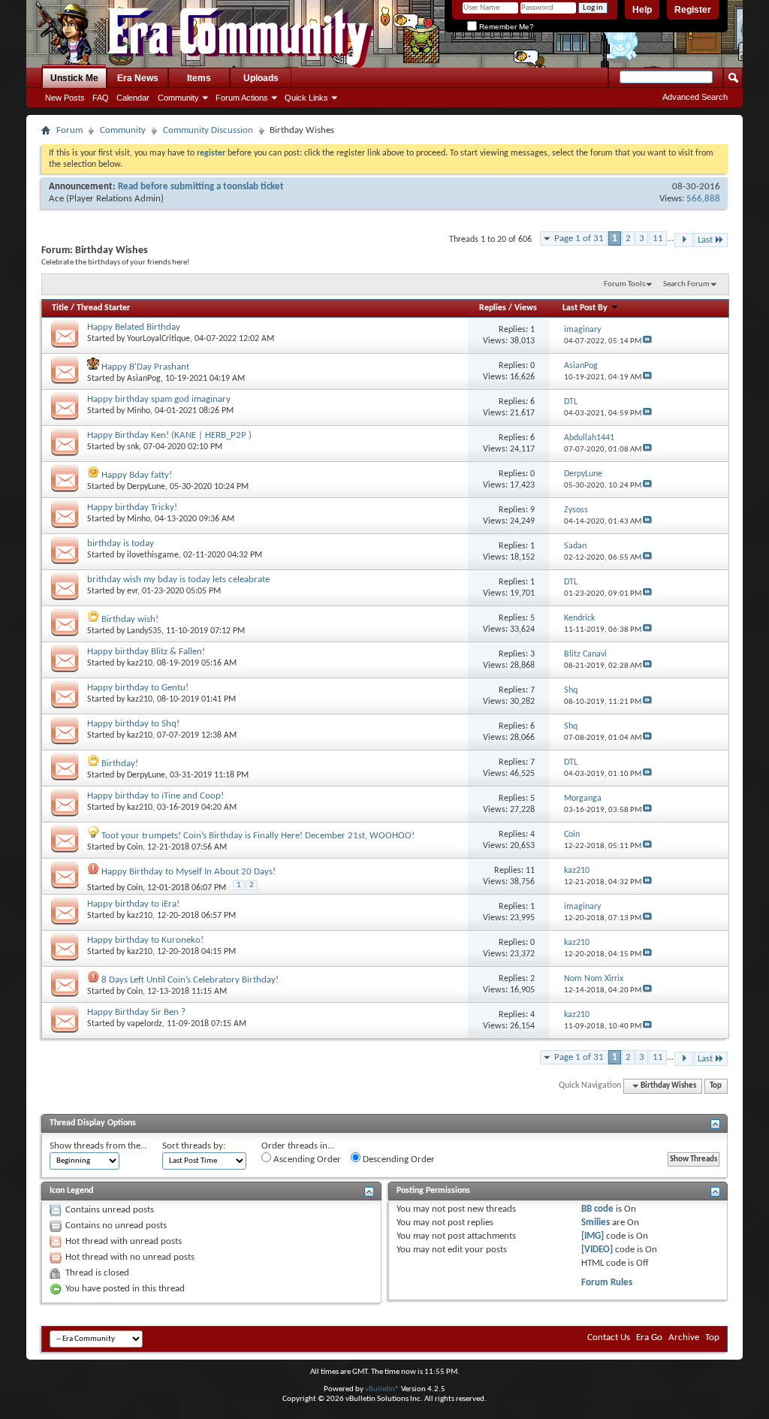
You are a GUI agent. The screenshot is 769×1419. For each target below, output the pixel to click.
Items (199, 78)
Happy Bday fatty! (136, 475)
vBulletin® (382, 1389)
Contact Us (608, 1337)
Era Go (649, 1337)
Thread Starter (103, 307)
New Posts (65, 97)
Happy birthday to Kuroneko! (145, 940)
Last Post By (585, 307)
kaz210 (139, 663)
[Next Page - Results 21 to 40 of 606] (683, 240)
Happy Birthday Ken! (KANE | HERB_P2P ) (169, 435)
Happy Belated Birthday (133, 327)
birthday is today (120, 543)
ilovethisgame (153, 555)
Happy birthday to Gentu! (137, 688)
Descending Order (397, 1159)
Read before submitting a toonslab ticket (201, 187)
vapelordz (144, 1023)
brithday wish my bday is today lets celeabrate (178, 579)
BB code (597, 1209)
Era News (137, 78)
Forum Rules (606, 1283)
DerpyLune (146, 486)
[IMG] (592, 1236)
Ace (56, 199)
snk (133, 446)
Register (692, 10)
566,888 (703, 199)
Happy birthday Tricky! (132, 507)
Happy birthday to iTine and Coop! (155, 796)
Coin (135, 847)
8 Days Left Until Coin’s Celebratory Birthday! (190, 980)
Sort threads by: (193, 1146)
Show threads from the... (98, 1146)
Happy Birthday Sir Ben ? (136, 1012)
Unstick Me (74, 78)
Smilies (595, 1222)
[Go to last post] (647, 341)
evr (132, 591)
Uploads (261, 78)
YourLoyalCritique (158, 338)
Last (705, 240)
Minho (138, 410)
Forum (69, 130)
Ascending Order (306, 1159)
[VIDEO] (597, 1249)
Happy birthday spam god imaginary (159, 399)
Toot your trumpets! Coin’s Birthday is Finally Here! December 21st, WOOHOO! (258, 836)
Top (716, 1086)
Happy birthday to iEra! (133, 904)
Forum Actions (242, 97)
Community (178, 97)
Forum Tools (624, 284)
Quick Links (306, 97)
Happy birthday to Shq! (133, 724)
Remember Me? (505, 27)
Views (525, 307)
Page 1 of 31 (579, 238)
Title (60, 307)
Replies (492, 307)
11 (658, 238)
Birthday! (119, 763)
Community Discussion (208, 130)
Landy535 (144, 631)
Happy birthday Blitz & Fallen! (146, 652)
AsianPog (144, 378)
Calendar (132, 97)
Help (642, 10)
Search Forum (686, 284)
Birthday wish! (129, 619)
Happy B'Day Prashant (145, 367)
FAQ (100, 97)
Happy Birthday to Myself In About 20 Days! (188, 872)
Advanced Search (695, 96)
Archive (683, 1337)
